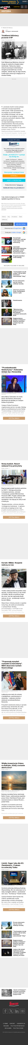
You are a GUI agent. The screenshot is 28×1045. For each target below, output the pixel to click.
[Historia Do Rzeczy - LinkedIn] (17, 1011)
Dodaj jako (13, 232)
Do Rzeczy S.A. (10, 1032)
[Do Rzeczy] (1, 28)
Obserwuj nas (13, 228)
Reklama (6, 1026)
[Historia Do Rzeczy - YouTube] (22, 1011)
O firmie (5, 1023)
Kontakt (12, 1023)
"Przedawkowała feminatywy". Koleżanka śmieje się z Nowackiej (12, 370)
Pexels (2, 791)
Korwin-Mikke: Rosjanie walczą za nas (11, 564)
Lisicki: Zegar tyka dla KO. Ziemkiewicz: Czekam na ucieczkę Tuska (12, 865)
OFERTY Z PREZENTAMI (14, 180)
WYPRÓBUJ (14, 176)
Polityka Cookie (18, 1028)
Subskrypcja (21, 1023)
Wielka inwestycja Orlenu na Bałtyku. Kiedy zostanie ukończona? (13, 765)
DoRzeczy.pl (21, 885)
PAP (5, 485)
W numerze (14, 216)
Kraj (9, 216)
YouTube (22, 393)
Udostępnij (22, 224)
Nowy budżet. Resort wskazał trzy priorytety (11, 465)
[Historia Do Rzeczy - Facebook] (5, 1011)
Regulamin (8, 1028)
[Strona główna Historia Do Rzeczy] (5, 7)
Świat (20, 216)
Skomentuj (6, 224)
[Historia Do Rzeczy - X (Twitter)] (11, 1011)
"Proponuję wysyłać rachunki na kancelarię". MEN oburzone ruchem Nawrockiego (11, 664)
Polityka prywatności (17, 1026)
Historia (6, 11)
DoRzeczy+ (4, 219)
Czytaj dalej (14, 418)
